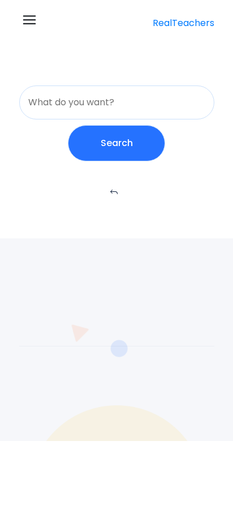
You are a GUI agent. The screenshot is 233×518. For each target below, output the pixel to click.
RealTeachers (183, 22)
